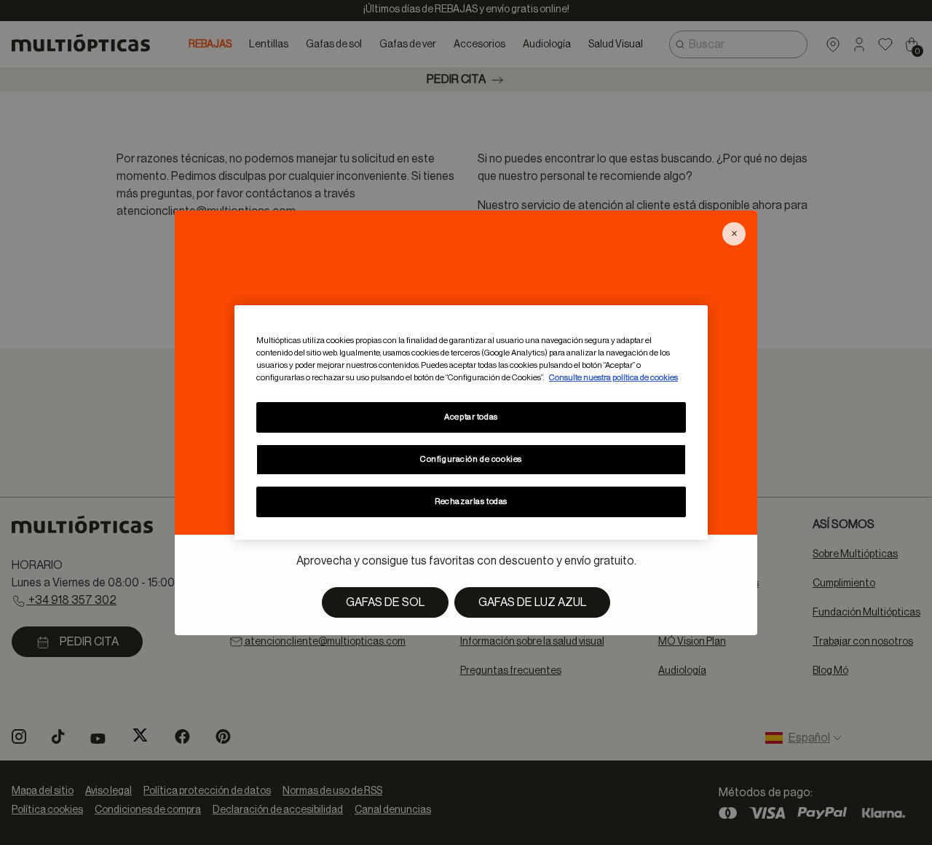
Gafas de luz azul (532, 602)
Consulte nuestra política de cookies (613, 378)
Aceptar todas (470, 417)
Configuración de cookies (471, 459)
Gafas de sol (385, 602)
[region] (471, 422)
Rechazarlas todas (471, 502)
